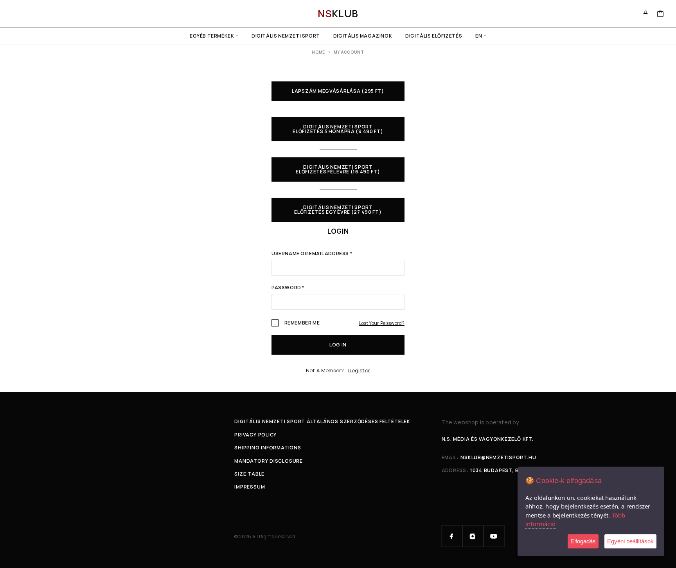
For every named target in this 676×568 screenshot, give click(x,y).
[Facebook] (451, 536)
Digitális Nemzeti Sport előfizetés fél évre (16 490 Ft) (338, 169)
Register (359, 370)
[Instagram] (473, 536)
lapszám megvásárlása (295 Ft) (338, 91)
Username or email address (311, 254)
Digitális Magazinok (362, 36)
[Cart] (660, 14)
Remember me (301, 323)
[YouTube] (494, 536)
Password (287, 288)
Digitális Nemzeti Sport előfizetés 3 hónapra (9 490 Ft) (338, 129)
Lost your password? (382, 323)
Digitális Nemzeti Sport (286, 36)
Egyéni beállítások (630, 541)
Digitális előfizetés (433, 36)
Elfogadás (583, 541)
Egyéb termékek (212, 36)
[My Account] (645, 13)
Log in (338, 344)
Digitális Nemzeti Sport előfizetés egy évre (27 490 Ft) (337, 209)
